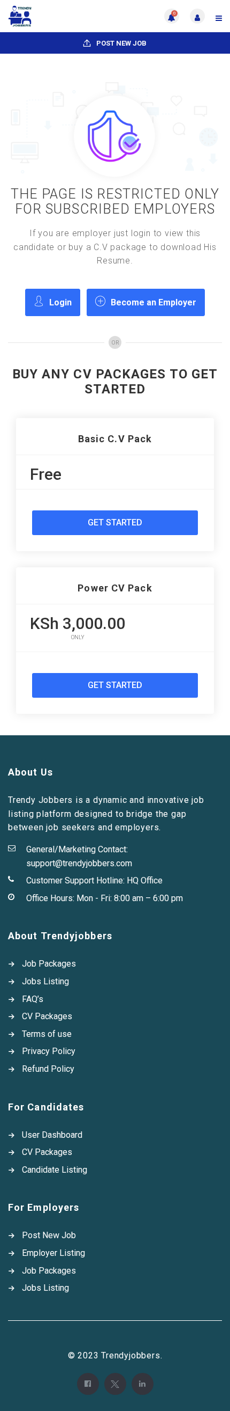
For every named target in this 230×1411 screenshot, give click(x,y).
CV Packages (47, 1016)
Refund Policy (48, 1069)
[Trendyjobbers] (61, 16)
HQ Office (145, 880)
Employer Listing (53, 1253)
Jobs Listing (45, 981)
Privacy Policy (48, 1051)
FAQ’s (32, 999)
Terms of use (47, 1034)
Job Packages (49, 964)
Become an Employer (153, 302)
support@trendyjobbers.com (79, 863)
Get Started (115, 522)
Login (60, 302)
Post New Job (121, 43)
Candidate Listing (54, 1170)
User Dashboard (52, 1135)
